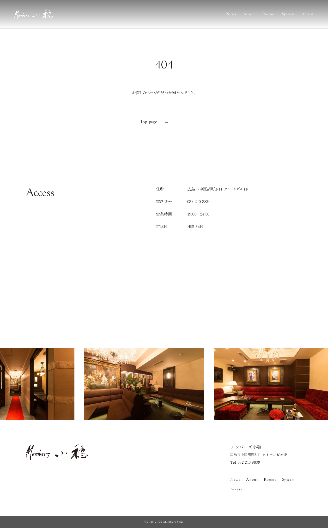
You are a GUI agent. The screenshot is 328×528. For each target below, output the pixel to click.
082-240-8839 (199, 201)
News (231, 14)
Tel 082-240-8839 (245, 462)
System (288, 14)
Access (308, 14)
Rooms (268, 14)
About (249, 14)
